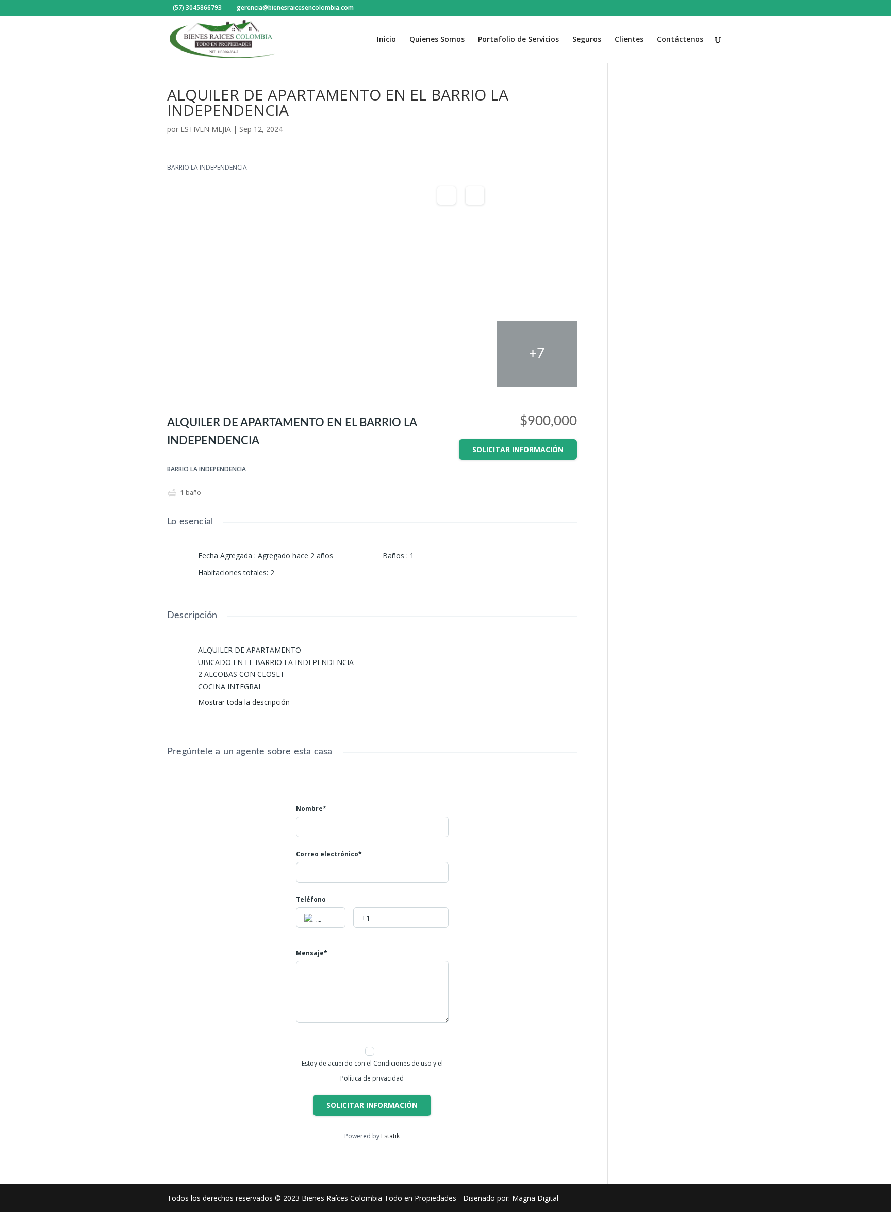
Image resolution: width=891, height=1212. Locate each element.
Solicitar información (518, 449)
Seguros (586, 40)
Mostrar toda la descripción (245, 702)
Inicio (386, 40)
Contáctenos (680, 40)
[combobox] (320, 917)
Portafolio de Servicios (518, 40)
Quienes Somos (437, 40)
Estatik (390, 1136)
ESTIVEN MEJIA (205, 129)
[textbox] (320, 918)
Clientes (629, 40)
